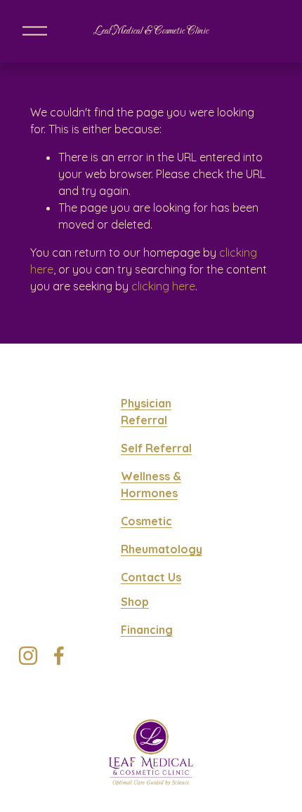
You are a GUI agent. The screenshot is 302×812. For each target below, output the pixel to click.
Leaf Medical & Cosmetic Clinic (151, 31)
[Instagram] (28, 655)
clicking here (163, 286)
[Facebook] (59, 655)
